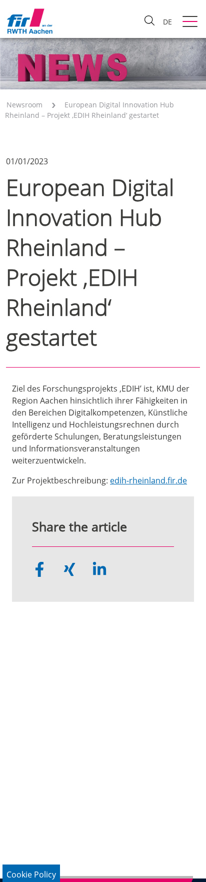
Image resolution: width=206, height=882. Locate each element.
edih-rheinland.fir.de (148, 480)
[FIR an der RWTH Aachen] (29, 20)
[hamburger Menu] (191, 22)
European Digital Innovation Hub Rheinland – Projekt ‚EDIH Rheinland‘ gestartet (89, 110)
